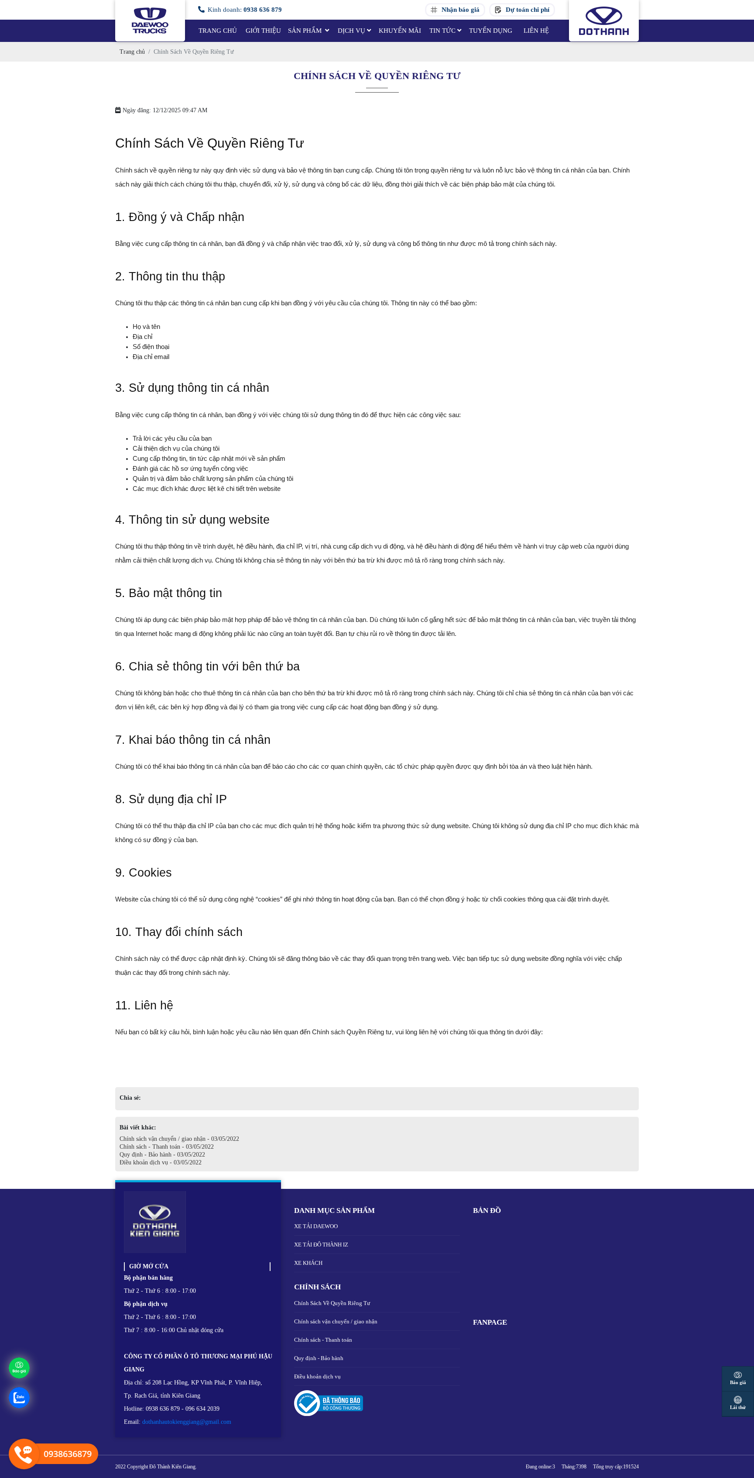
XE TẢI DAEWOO (316, 1226)
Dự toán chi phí (527, 10)
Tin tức (442, 30)
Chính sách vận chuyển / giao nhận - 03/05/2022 (179, 1139)
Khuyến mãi (400, 30)
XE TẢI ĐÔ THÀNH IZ (321, 1244)
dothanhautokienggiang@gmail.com (186, 1422)
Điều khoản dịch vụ (317, 1376)
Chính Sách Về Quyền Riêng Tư (332, 1303)
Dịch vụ (351, 30)
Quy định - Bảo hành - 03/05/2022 (162, 1154)
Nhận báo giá (461, 10)
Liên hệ (536, 30)
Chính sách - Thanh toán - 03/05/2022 (167, 1146)
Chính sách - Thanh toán (323, 1339)
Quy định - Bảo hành (318, 1358)
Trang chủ (218, 30)
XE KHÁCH (308, 1263)
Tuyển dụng (490, 30)
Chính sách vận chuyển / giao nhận (335, 1321)
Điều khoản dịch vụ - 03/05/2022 (161, 1162)
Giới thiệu (263, 30)
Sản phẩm (305, 30)
